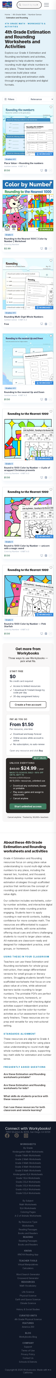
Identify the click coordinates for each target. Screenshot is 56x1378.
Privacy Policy (28, 1354)
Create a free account (28, 704)
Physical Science (28, 1295)
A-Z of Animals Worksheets (28, 1215)
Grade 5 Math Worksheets (28, 1170)
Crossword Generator (28, 1278)
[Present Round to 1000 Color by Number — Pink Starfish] (41, 633)
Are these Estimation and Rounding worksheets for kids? (24, 1087)
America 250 (28, 1327)
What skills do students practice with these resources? (26, 1098)
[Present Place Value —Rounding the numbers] (41, 170)
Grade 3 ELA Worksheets (28, 1185)
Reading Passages (28, 1229)
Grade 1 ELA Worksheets (28, 1178)
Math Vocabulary (28, 1285)
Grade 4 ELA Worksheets (28, 1189)
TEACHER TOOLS (28, 1260)
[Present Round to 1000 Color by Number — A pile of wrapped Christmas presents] (41, 477)
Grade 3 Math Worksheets (28, 1163)
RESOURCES (28, 1282)
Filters (11, 99)
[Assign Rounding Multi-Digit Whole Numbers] (46, 324)
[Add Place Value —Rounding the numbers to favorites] (51, 107)
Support (28, 1346)
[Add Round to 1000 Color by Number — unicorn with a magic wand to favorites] (51, 489)
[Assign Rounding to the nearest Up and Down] (46, 399)
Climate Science (28, 1303)
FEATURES (28, 1323)
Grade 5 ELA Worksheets (28, 1193)
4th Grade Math (19, 14)
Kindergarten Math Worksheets (28, 1151)
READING (28, 1237)
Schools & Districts (28, 1362)
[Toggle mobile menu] (46, 4)
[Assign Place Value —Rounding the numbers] (46, 170)
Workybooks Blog (28, 1336)
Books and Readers (28, 1233)
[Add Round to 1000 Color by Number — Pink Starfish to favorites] (51, 567)
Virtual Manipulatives (28, 1264)
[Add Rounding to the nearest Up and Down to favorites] (51, 336)
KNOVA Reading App (28, 1254)
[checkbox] (50, 170)
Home (7, 14)
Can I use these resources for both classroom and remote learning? (24, 1109)
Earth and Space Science (28, 1299)
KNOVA (28, 1250)
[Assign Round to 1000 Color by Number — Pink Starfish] (46, 633)
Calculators (28, 1268)
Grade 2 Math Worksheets (28, 1159)
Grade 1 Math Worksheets (28, 1155)
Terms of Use (28, 1350)
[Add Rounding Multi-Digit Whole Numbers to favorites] (51, 260)
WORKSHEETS (28, 1144)
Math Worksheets (28, 1204)
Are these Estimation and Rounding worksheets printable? (24, 1076)
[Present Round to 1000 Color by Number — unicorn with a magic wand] (41, 555)
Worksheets (28, 1225)
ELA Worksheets (28, 1208)
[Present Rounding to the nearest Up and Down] (41, 399)
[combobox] (29, 5)
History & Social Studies (28, 1309)
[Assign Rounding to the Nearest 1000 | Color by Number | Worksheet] (46, 248)
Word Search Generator (28, 1274)
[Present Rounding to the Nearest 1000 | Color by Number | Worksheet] (41, 248)
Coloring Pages (28, 1212)
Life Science (28, 1292)
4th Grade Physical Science (28, 1319)
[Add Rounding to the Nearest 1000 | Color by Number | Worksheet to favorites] (51, 182)
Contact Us (28, 1358)
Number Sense (35, 14)
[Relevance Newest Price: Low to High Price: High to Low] (41, 99)
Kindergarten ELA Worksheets (28, 1174)
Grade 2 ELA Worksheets (28, 1182)
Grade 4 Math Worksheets (28, 1166)
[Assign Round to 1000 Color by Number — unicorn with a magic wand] (46, 555)
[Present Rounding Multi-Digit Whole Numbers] (41, 324)
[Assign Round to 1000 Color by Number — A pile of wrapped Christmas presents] (46, 477)
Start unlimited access (28, 806)
